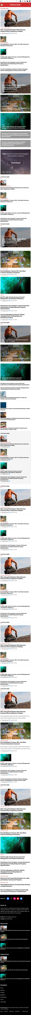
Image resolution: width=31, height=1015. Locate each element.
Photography (3, 997)
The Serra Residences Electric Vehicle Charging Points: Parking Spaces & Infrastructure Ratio (13, 69)
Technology (3, 1001)
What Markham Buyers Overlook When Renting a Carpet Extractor (15, 885)
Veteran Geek (15, 5)
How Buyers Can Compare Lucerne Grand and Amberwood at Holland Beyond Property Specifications (13, 64)
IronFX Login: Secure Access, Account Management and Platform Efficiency (15, 57)
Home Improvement (4, 42)
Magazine (2, 994)
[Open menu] (1, 1)
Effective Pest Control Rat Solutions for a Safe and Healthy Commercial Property (14, 879)
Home (1, 987)
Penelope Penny (5, 33)
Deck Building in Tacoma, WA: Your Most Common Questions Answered (14, 45)
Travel (1, 999)
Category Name (4, 177)
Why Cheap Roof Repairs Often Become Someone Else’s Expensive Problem (12, 30)
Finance (2, 55)
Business (2, 990)
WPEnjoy (6, 1009)
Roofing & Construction (5, 28)
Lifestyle (2, 992)
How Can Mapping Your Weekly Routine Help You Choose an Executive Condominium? (14, 890)
